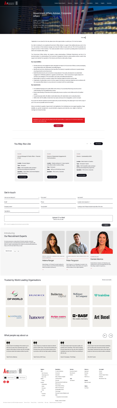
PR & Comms (58, 384)
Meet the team (9, 251)
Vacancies (109, 3)
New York (44, 376)
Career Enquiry (10, 377)
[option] (29, 165)
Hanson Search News (103, 374)
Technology (57, 391)
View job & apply (22, 177)
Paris (43, 390)
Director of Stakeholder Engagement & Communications (56, 157)
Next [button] (91, 144)
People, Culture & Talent (60, 400)
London (43, 395)
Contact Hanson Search (60, 3)
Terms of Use (27, 402)
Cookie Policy (40, 402)
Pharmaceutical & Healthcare (61, 382)
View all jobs (98, 143)
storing (12, 224)
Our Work (86, 387)
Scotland (44, 393)
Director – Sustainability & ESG (84, 156)
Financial (57, 380)
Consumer (57, 373)
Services (83, 3)
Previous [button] (87, 144)
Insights (102, 3)
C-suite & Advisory (59, 371)
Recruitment (72, 373)
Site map (46, 402)
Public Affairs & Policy (59, 385)
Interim (71, 374)
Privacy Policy (34, 402)
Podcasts (101, 376)
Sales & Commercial (59, 387)
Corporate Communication (62, 396)
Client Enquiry (22, 377)
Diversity (86, 373)
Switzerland (44, 384)
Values (86, 374)
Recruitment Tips (102, 378)
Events (100, 371)
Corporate (57, 374)
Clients (96, 3)
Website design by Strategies (55, 402)
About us (70, 3)
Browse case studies (106, 279)
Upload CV (58, 125)
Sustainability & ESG (59, 389)
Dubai (43, 380)
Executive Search (73, 371)
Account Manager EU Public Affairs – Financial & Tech (29, 157)
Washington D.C (45, 375)
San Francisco (45, 373)
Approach (87, 371)
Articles (100, 373)
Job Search (72, 380)
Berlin (43, 386)
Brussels (44, 388)
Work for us (87, 376)
